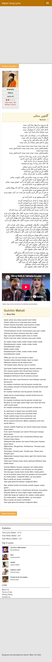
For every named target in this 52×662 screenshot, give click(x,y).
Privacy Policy (7, 594)
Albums (10, 93)
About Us (5, 589)
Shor (12, 555)
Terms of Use (7, 592)
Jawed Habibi (14, 565)
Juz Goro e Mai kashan (18, 547)
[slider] (10, 100)
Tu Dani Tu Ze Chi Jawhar (19, 577)
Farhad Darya (14, 572)
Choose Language (9, 66)
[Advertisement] (26, 35)
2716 (19, 532)
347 (19, 535)
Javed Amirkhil (15, 557)
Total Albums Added (9, 538)
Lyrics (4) (10, 96)
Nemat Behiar (14, 550)
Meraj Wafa (11, 314)
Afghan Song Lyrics (11, 3)
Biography (10, 89)
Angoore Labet (15, 570)
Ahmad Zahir (14, 579)
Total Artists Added (9, 535)
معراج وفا (43, 119)
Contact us (6, 597)
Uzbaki (12, 562)
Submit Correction (8, 513)
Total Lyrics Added (9, 532)
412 (20, 538)
